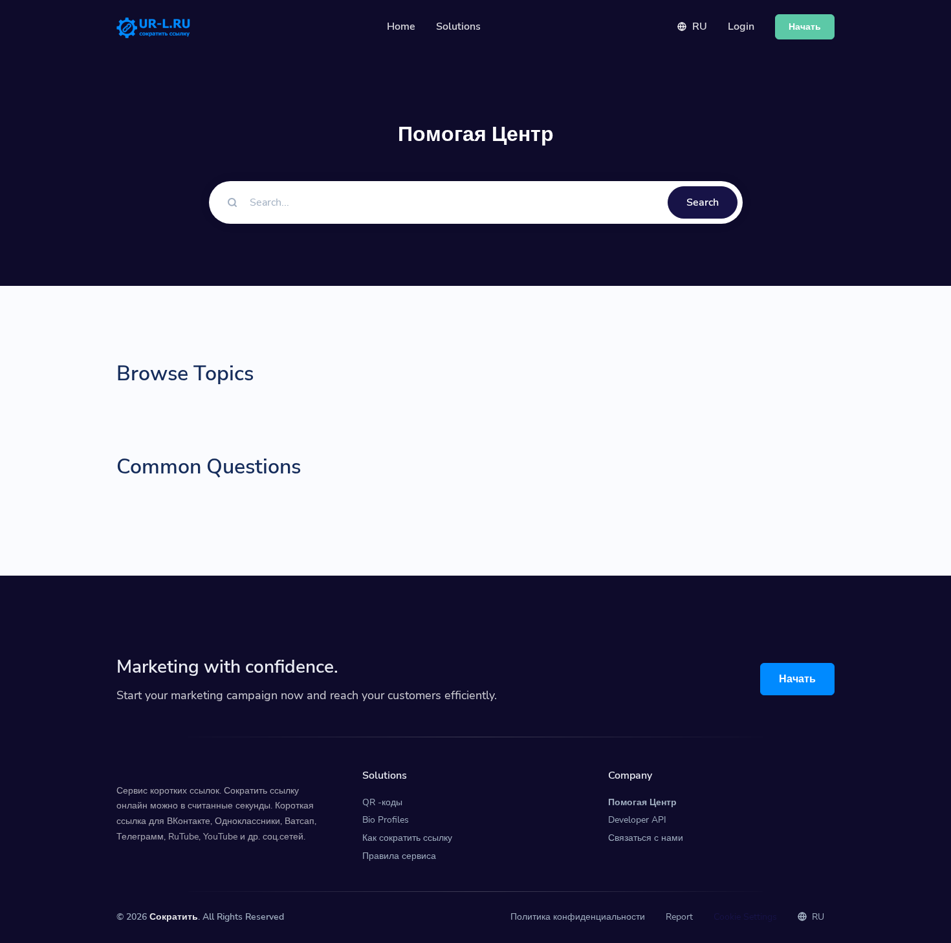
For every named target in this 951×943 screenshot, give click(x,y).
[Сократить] (153, 27)
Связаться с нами (645, 838)
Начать (797, 679)
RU (698, 26)
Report (679, 917)
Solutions (458, 26)
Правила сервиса (399, 856)
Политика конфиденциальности (577, 917)
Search (702, 202)
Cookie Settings (745, 917)
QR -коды (382, 802)
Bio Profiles (385, 820)
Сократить (173, 917)
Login (741, 26)
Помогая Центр (642, 802)
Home (401, 26)
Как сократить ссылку (407, 838)
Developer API (637, 820)
